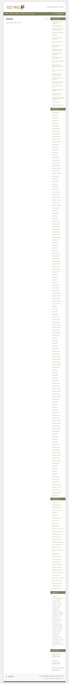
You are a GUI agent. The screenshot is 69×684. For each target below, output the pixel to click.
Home (7, 13)
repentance (55, 635)
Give (33, 13)
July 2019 (54, 338)
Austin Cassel (56, 502)
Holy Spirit (55, 620)
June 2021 (55, 277)
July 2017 (54, 402)
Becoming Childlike (57, 26)
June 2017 (55, 404)
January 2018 (55, 386)
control (59, 604)
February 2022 (56, 256)
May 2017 (55, 407)
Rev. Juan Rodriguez (57, 564)
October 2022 (56, 234)
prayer (54, 630)
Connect (17, 13)
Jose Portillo (55, 520)
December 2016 (56, 420)
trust (62, 639)
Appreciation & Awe (57, 653)
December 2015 (56, 452)
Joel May (54, 512)
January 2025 (55, 163)
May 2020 (55, 311)
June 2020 (55, 309)
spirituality (55, 639)
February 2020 (56, 319)
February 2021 (56, 287)
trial (59, 639)
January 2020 (55, 322)
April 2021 (55, 282)
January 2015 (55, 481)
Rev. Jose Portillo (56, 559)
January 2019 (55, 354)
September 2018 (56, 364)
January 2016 (55, 449)
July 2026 (54, 115)
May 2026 (55, 120)
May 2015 (55, 471)
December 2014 (56, 484)
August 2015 (55, 463)
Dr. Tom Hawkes (56, 510)
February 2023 (56, 224)
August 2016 (55, 431)
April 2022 (55, 250)
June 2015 (55, 468)
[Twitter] (58, 13)
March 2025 (55, 157)
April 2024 (55, 186)
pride (54, 633)
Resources (23, 13)
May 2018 (55, 375)
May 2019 (55, 343)
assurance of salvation (57, 598)
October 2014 (56, 489)
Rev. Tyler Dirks (56, 583)
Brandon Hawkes (56, 507)
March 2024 (55, 189)
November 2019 (56, 327)
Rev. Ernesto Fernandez (58, 550)
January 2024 (55, 194)
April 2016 (55, 441)
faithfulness (55, 615)
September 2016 (56, 428)
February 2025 (56, 160)
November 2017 (56, 391)
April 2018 (55, 378)
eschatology (55, 613)
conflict (54, 604)
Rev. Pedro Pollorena (57, 572)
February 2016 (56, 447)
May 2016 (55, 439)
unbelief (58, 641)
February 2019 (56, 351)
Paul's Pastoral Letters (58, 70)
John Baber (55, 515)
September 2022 (56, 237)
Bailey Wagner (56, 505)
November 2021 (56, 263)
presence (59, 630)
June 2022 (55, 245)
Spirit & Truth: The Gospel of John (57, 94)
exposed (61, 613)
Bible (54, 600)
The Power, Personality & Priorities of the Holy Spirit (58, 98)
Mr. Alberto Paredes (57, 528)
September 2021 (56, 269)
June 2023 (55, 213)
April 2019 (55, 346)
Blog (28, 13)
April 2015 (55, 473)
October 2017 (56, 394)
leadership (55, 624)
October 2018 (56, 362)
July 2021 (54, 274)
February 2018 (56, 383)
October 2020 (56, 298)
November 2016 (56, 423)
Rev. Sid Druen (56, 575)
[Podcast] (56, 13)
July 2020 (54, 306)
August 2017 (55, 399)
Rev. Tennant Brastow (58, 578)
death (58, 607)
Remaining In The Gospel (58, 667)
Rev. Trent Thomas (57, 580)
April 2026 (55, 123)
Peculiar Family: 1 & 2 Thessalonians (57, 74)
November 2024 (56, 168)
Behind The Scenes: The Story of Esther (58, 29)
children (55, 602)
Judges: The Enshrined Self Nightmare (58, 50)
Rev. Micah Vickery (57, 570)
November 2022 (56, 232)
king (58, 622)
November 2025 (56, 136)
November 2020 (56, 295)
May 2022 (55, 247)
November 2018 (56, 359)
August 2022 (55, 240)
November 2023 (56, 200)
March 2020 (55, 317)
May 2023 (55, 216)
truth (54, 641)
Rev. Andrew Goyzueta (58, 542)
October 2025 (56, 139)
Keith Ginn (55, 523)
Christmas (55, 35)
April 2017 (55, 410)
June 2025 (55, 149)
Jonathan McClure (57, 518)
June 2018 (55, 372)
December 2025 (56, 133)
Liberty (60, 624)
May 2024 (55, 184)
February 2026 (56, 128)
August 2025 (55, 144)
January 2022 (55, 258)
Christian (60, 602)
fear (60, 615)
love (61, 626)
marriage (55, 628)
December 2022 (56, 229)
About (11, 13)
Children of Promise (57, 32)
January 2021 (55, 290)
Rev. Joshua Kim (56, 562)
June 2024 (55, 181)
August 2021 (55, 271)
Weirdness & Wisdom (57, 105)
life (54, 626)
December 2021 (56, 261)
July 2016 (54, 433)
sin (60, 637)
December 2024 (56, 165)
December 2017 (56, 388)
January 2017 (55, 418)
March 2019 (55, 348)
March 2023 (55, 221)
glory (54, 617)
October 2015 (56, 457)
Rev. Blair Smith (56, 547)
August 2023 (55, 208)
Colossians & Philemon (58, 41)
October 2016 (56, 426)
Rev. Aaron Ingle (56, 539)
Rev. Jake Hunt (56, 554)
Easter (59, 611)
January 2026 (55, 131)
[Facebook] (60, 13)
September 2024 (56, 173)
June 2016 (55, 436)
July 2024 (54, 178)
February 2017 (56, 415)
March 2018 (55, 380)
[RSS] (54, 13)
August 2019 (55, 335)
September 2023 (56, 205)
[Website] (62, 13)
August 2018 (55, 367)
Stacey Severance (57, 585)
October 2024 (56, 170)
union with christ (56, 643)
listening (57, 626)
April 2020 (55, 314)
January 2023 (55, 226)
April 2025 (55, 155)
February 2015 (56, 479)
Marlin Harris (56, 526)
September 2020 (56, 301)
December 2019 (56, 325)
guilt (57, 617)
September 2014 (56, 492)
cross (54, 607)
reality (58, 633)
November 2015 (56, 455)
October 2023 (56, 202)
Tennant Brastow (57, 588)
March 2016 (55, 444)
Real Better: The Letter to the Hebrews (58, 82)
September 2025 (56, 141)
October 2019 (56, 330)
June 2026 (55, 117)
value (62, 643)
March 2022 (55, 253)
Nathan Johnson (56, 534)
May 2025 (55, 152)
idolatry (54, 622)
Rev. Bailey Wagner (57, 544)
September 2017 (56, 396)
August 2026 (55, 112)
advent (54, 596)
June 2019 (55, 340)
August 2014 (55, 495)
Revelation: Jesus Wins (58, 85)
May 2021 (55, 279)
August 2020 (55, 303)
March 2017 (55, 412)
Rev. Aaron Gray (56, 536)
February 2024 (56, 192)
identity (60, 620)
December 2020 (56, 293)
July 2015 (54, 465)
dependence (56, 609)
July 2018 (54, 370)
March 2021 (55, 285)
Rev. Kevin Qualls (56, 567)
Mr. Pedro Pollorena (57, 531)
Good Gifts (55, 660)
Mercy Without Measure (58, 61)
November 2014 (56, 487)
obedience (60, 628)
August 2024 (55, 176)
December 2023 (56, 197)
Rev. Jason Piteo (56, 556)
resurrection (55, 637)
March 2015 (55, 476)
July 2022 (54, 242)
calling (58, 600)
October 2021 (56, 266)
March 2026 (55, 125)
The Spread (55, 102)
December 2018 (56, 356)
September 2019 (56, 333)
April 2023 (55, 218)
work (54, 646)
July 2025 (54, 147)
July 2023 (54, 210)
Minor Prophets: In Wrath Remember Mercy (58, 65)
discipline (55, 611)
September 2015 (56, 460)
